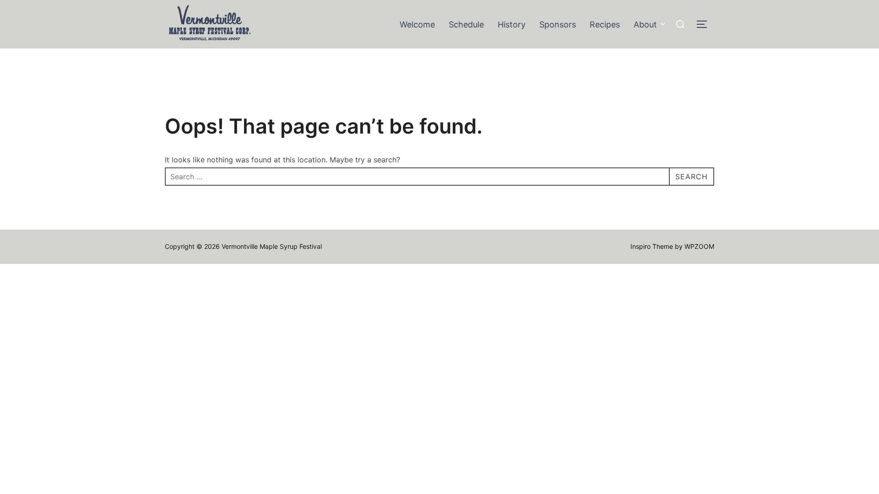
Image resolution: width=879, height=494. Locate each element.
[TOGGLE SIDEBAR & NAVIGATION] (705, 24)
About (645, 24)
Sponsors (557, 24)
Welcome (417, 24)
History (512, 24)
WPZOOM (699, 246)
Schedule (466, 24)
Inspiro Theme (651, 246)
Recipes (605, 24)
